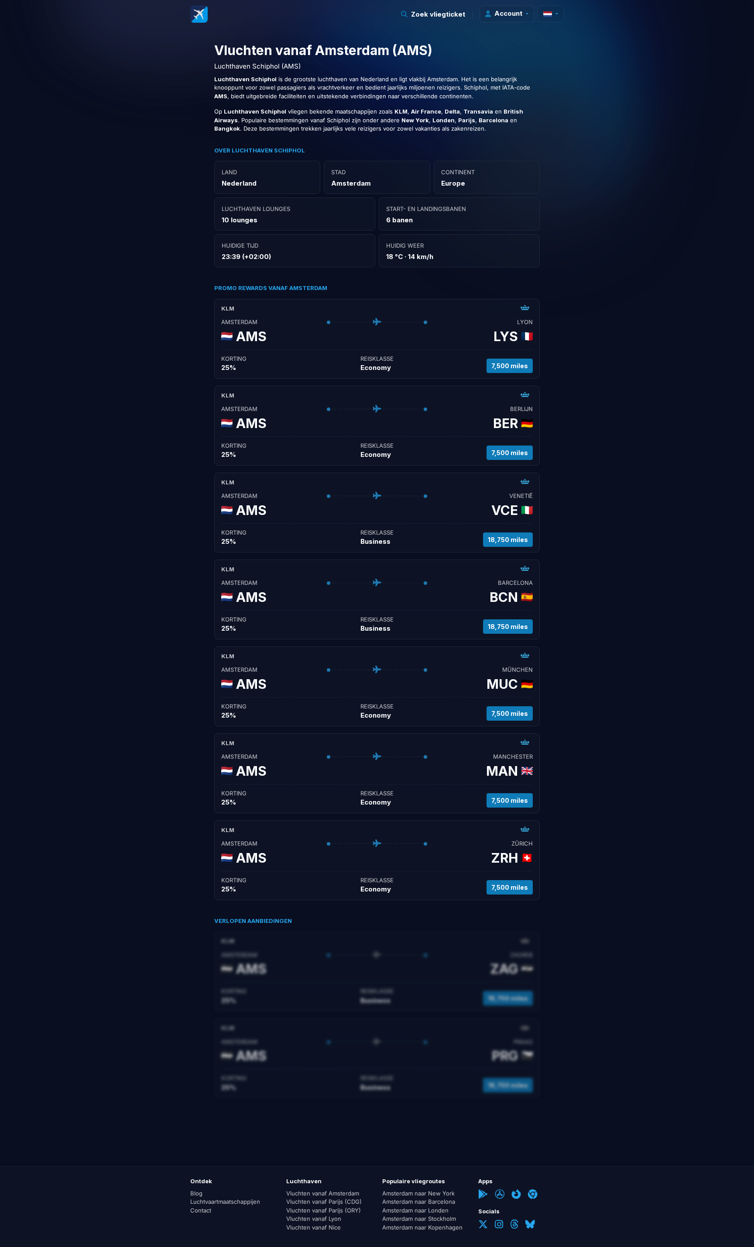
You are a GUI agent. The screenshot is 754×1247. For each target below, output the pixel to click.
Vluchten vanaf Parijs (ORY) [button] (323, 1210)
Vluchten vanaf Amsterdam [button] (322, 1193)
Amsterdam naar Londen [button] (415, 1210)
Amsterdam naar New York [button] (418, 1193)
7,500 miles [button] (509, 366)
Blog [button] (196, 1193)
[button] (433, 14)
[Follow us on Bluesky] (530, 1225)
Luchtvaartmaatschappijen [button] (225, 1201)
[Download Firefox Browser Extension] (516, 1195)
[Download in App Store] (499, 1195)
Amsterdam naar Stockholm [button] (419, 1218)
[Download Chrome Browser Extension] (533, 1195)
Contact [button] (200, 1210)
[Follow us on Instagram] (499, 1225)
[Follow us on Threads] (514, 1225)
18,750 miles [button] (508, 539)
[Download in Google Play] (483, 1195)
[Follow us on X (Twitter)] (483, 1225)
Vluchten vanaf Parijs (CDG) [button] (324, 1201)
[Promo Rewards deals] (199, 13)
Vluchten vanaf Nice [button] (313, 1227)
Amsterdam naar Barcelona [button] (418, 1201)
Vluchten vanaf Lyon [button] (313, 1218)
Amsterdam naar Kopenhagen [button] (422, 1227)
